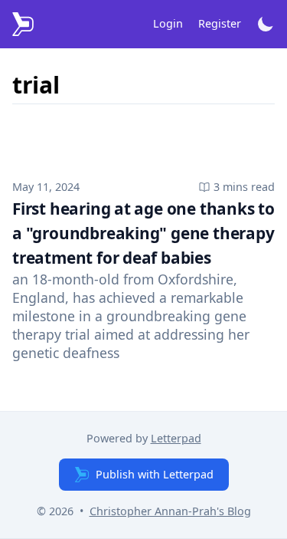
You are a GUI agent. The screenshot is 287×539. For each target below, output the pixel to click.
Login (168, 23)
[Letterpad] (23, 24)
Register (219, 23)
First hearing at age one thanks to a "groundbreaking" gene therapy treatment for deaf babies (143, 233)
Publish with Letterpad (155, 474)
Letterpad (176, 438)
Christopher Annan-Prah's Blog (170, 511)
